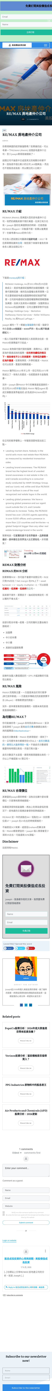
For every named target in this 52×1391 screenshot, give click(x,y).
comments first (32, 1152)
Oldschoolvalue (21, 730)
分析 (23, 119)
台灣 (20, 243)
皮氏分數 (29, 726)
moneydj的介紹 (16, 277)
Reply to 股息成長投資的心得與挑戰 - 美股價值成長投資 (28, 1287)
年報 (18, 388)
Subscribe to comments (15, 1295)
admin (5, 141)
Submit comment (26, 1223)
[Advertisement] (26, 81)
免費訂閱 (26, 931)
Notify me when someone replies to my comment (27, 1212)
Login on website (9, 1240)
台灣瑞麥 (29, 325)
